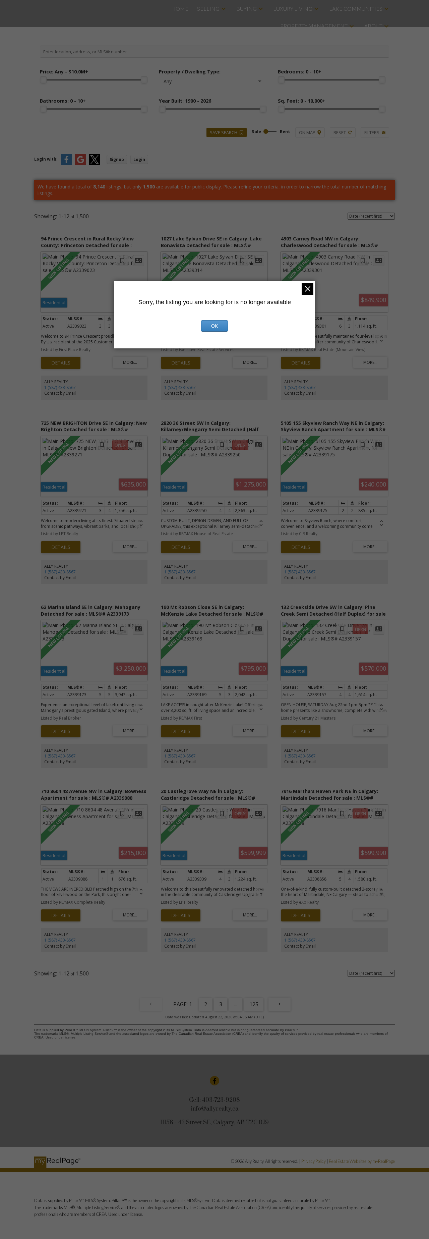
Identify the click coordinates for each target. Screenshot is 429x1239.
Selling (208, 8)
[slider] (43, 79)
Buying (246, 8)
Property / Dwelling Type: (190, 71)
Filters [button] (371, 132)
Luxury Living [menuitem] (292, 8)
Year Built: (185, 101)
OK (214, 326)
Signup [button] (117, 159)
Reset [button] (339, 132)
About (373, 25)
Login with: (46, 159)
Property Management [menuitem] (314, 25)
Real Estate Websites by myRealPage (362, 1161)
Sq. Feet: (301, 101)
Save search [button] (223, 132)
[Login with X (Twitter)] (94, 163)
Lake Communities (355, 8)
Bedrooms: (299, 71)
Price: (64, 71)
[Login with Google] (80, 163)
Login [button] (139, 159)
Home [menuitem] (179, 8)
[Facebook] (214, 1080)
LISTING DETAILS (60, 363)
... (235, 1004)
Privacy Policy (313, 1161)
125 (253, 1004)
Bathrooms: (63, 101)
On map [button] (307, 132)
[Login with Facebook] (66, 163)
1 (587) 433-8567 (60, 387)
